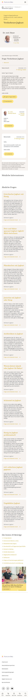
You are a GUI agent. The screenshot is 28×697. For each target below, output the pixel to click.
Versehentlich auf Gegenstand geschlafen (15, 546)
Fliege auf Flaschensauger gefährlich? (13, 560)
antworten (9, 125)
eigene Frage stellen (10, 97)
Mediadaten (5, 669)
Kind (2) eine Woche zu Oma (11, 541)
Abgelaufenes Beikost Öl (10, 554)
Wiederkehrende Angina (10, 543)
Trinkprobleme (7, 538)
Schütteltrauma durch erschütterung (13, 563)
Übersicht (6, 62)
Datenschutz (5, 675)
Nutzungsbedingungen (8, 672)
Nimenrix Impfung (8, 549)
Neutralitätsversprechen (8, 665)
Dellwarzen (7, 557)
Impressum (5, 662)
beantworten (8, 101)
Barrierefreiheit (6, 682)
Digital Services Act (7, 679)
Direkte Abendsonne (9, 552)
